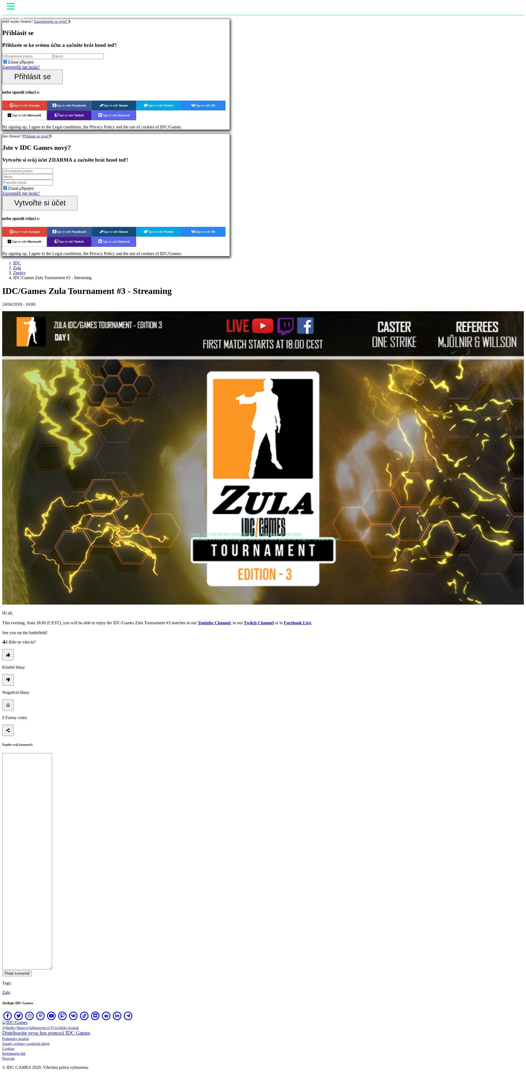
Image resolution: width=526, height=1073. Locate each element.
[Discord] (95, 1015)
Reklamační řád (13, 1053)
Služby (10, 1028)
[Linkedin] (117, 1015)
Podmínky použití (15, 1039)
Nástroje (22, 1028)
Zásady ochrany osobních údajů (26, 1043)
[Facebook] (7, 1015)
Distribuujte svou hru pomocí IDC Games (46, 1033)
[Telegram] (128, 1015)
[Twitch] (62, 1015)
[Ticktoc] (84, 1015)
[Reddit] (106, 1015)
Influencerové (39, 1028)
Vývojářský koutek (64, 1028)
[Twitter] (18, 1015)
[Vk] (73, 1015)
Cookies (8, 1048)
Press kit (8, 1058)
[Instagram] (29, 1015)
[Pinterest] (40, 1015)
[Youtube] (51, 1015)
